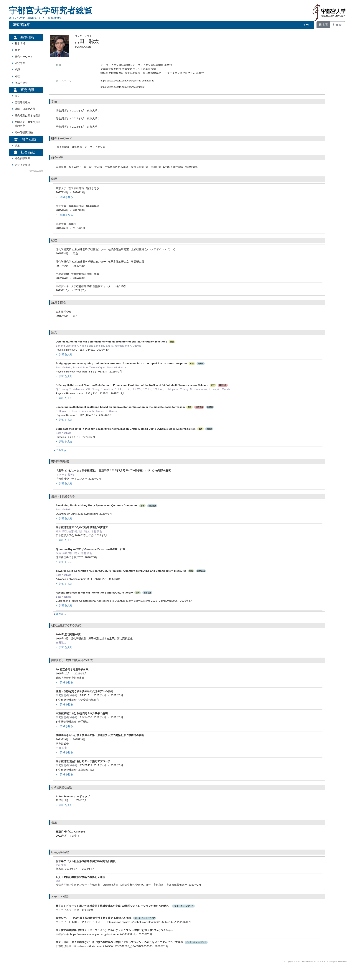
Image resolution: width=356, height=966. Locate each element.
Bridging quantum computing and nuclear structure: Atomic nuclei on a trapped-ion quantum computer (121, 363)
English (337, 24)
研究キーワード (24, 56)
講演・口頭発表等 (25, 109)
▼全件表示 (59, 450)
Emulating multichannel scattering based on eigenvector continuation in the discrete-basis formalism (120, 406)
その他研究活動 (24, 132)
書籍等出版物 (22, 102)
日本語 (323, 24)
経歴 (17, 76)
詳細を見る (66, 197)
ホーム (306, 24)
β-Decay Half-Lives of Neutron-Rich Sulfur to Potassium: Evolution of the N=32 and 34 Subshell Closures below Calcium (132, 385)
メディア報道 (22, 164)
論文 (17, 95)
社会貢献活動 (22, 158)
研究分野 (20, 63)
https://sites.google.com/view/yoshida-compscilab (127, 80)
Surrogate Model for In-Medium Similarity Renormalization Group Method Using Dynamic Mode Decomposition (126, 428)
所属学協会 (21, 82)
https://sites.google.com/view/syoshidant (122, 87)
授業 (17, 145)
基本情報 (20, 43)
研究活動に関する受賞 (28, 115)
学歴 (17, 69)
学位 (17, 50)
